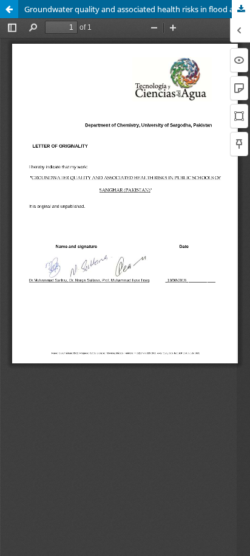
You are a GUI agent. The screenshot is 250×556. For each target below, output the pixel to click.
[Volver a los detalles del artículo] (9, 9)
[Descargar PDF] (241, 9)
